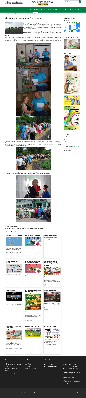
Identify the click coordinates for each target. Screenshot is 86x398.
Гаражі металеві (10, 290)
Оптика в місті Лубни (50, 326)
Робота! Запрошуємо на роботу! (12, 261)
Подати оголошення (43, 4)
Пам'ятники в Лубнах (50, 290)
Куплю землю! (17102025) (32, 326)
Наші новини (7, 20)
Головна (30, 9)
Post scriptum (78, 9)
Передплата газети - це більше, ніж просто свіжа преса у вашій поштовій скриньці (51, 263)
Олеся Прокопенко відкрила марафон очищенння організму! (33, 292)
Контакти (65, 9)
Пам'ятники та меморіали (51, 235)
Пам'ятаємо (58, 9)
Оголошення (42, 9)
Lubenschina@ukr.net (51, 1)
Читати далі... (9, 256)
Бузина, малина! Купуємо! (32, 235)
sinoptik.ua (76, 146)
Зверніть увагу (50, 9)
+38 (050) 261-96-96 (34, 1)
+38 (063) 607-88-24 (42, 1)
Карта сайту (64, 392)
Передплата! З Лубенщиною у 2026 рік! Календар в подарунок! (14, 328)
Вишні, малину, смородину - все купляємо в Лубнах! (33, 261)
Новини (36, 9)
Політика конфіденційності (74, 392)
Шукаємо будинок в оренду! (14, 235)
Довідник (71, 9)
